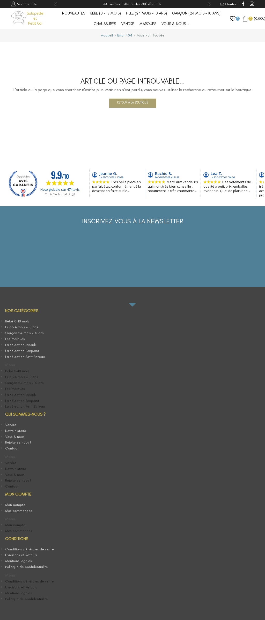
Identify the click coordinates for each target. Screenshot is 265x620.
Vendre (127, 23)
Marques (147, 23)
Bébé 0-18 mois (17, 321)
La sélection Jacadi (20, 345)
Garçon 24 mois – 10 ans (24, 333)
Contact (12, 448)
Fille (146, 13)
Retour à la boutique (132, 102)
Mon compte (15, 505)
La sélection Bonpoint (22, 351)
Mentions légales (18, 561)
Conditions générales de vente (29, 549)
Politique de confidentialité (26, 567)
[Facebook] (243, 4)
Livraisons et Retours (21, 555)
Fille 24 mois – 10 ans (21, 327)
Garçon (196, 13)
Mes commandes (18, 510)
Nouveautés (73, 13)
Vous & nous (173, 23)
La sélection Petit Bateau (25, 357)
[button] (34, 365)
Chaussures (105, 23)
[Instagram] (252, 4)
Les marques (15, 339)
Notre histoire (15, 431)
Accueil (107, 35)
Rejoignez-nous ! (18, 442)
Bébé (105, 13)
